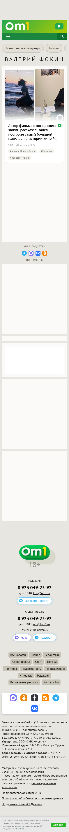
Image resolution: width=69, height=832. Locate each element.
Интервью (26, 675)
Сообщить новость (36, 600)
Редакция (43, 675)
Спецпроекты (21, 661)
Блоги (38, 661)
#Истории (46, 151)
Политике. (20, 829)
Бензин (54, 48)
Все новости (18, 655)
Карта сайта (51, 682)
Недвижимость (31, 668)
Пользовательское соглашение (22, 793)
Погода (52, 661)
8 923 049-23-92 (35, 588)
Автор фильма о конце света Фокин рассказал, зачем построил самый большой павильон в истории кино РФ (32, 132)
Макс (24, 637)
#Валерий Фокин (20, 157)
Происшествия (55, 668)
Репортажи (52, 655)
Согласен (58, 824)
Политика (10, 668)
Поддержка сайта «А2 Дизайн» (22, 804)
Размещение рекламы (24, 682)
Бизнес (35, 655)
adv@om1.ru (41, 624)
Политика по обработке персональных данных (32, 798)
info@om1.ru (41, 593)
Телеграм (46, 637)
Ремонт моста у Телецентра (23, 48)
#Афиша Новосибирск (22, 151)
